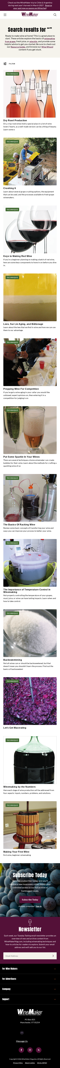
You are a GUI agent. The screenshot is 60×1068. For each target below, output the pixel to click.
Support (5, 999)
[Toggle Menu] (5, 15)
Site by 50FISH (42, 1063)
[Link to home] (30, 14)
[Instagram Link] (30, 1052)
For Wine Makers (9, 968)
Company (6, 989)
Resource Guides (18, 47)
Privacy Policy (18, 1063)
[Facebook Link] (21, 1052)
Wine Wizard (47, 47)
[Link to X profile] (38, 1052)
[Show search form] (55, 15)
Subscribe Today (30, 899)
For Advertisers (9, 978)
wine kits (33, 41)
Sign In (39, 906)
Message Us (22, 1041)
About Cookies (30, 1063)
